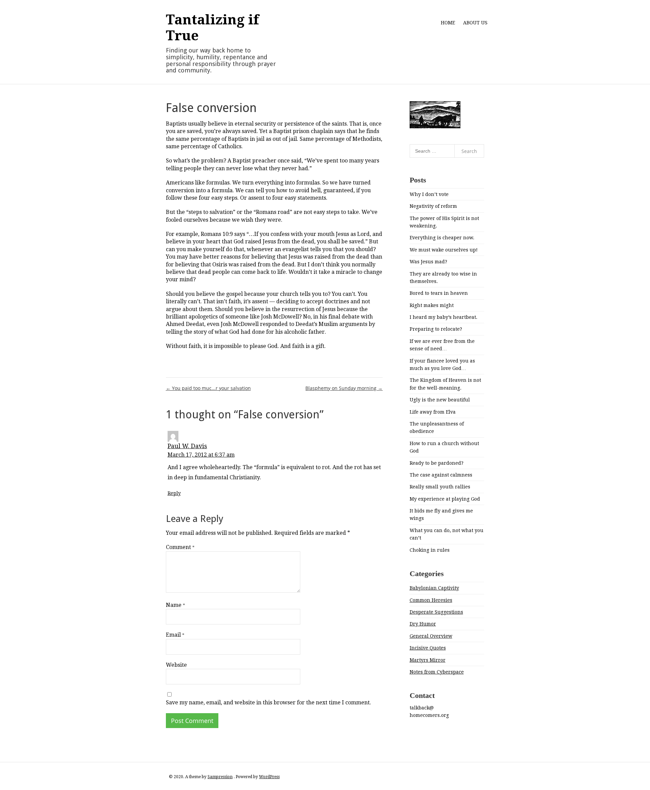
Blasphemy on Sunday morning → (344, 388)
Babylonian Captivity (434, 588)
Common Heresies (431, 600)
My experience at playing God (445, 499)
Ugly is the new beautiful (440, 399)
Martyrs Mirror (428, 660)
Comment (180, 547)
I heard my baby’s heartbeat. (443, 317)
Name (175, 605)
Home (448, 22)
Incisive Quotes (428, 648)
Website (176, 665)
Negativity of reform (433, 206)
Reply (174, 493)
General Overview (431, 636)
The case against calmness (441, 475)
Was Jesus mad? (428, 261)
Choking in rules (430, 550)
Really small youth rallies (440, 486)
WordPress (269, 776)
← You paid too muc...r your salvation (208, 388)
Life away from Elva (433, 412)
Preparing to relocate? (436, 329)
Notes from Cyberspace (437, 672)
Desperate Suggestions (436, 612)
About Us (475, 22)
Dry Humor (423, 624)
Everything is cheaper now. (442, 237)
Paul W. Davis (187, 445)
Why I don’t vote (429, 194)
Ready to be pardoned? (436, 463)
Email (175, 635)
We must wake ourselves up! (444, 250)
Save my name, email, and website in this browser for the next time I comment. (268, 702)
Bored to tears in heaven (439, 293)
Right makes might (432, 305)
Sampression (220, 776)
